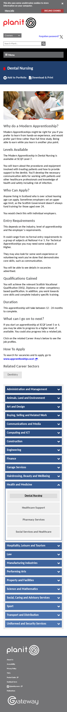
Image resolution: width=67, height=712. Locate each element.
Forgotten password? (49, 36)
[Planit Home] (19, 30)
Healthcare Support (33, 507)
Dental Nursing (33, 495)
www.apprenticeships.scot (18, 359)
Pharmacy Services (33, 519)
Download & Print (42, 79)
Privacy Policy (11, 668)
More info (9, 11)
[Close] (62, 3)
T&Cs (8, 673)
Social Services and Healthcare (33, 532)
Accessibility (11, 664)
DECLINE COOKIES (52, 11)
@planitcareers (14, 686)
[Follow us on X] (61, 37)
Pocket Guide (11, 677)
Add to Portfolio (16, 79)
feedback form (12, 682)
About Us (10, 660)
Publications (11, 691)
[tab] (33, 389)
